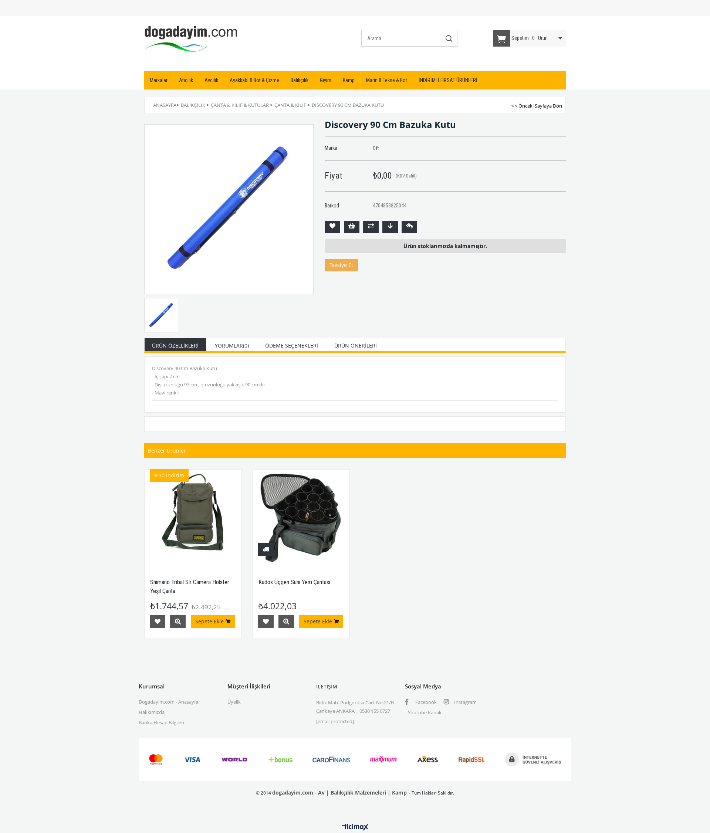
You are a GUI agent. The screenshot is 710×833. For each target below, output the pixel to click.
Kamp (349, 80)
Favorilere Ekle (157, 621)
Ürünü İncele (178, 621)
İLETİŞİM (326, 686)
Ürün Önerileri (355, 345)
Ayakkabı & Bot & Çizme (254, 80)
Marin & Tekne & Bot (386, 80)
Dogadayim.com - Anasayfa (168, 701)
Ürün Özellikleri (175, 345)
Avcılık (211, 80)
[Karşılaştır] (371, 227)
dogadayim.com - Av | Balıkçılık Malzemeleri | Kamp (339, 792)
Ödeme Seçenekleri (291, 345)
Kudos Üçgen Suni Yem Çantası (294, 582)
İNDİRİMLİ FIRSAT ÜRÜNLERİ (448, 80)
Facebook (425, 702)
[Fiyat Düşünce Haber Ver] (390, 227)
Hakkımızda (152, 712)
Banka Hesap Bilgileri (161, 722)
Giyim (325, 80)
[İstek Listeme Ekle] (351, 227)
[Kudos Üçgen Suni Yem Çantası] (301, 518)
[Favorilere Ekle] (332, 227)
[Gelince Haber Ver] (409, 227)
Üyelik (234, 701)
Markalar (159, 80)
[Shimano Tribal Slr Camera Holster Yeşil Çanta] (193, 518)
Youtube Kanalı (424, 712)
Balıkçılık (299, 80)
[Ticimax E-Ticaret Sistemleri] (355, 827)
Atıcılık (186, 80)
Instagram (465, 702)
